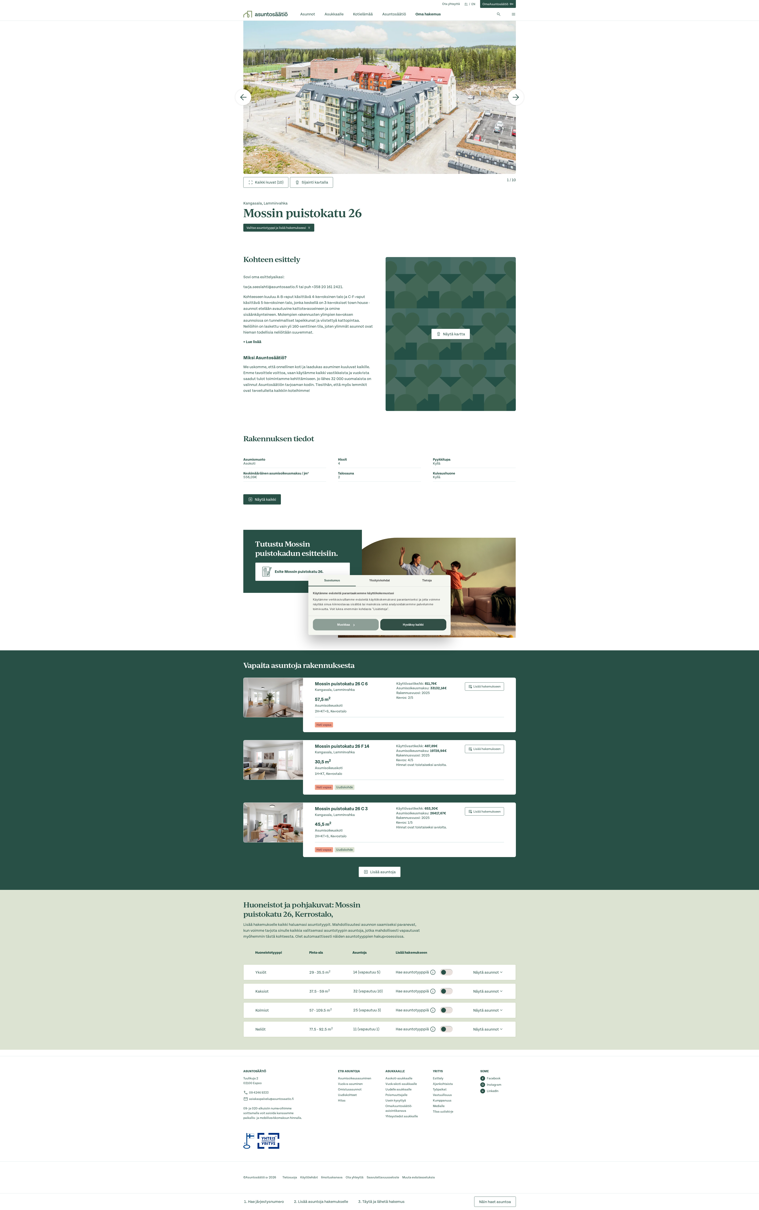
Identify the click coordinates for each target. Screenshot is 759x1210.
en (473, 4)
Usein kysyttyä (395, 1100)
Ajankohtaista (443, 1084)
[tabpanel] (379, 97)
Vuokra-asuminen (350, 1084)
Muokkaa (343, 624)
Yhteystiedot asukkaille (401, 1116)
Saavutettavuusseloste (383, 1177)
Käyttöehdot (309, 1177)
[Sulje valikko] (513, 14)
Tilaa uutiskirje (443, 1111)
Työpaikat (440, 1089)
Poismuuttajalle (396, 1095)
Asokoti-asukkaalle (398, 1078)
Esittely (438, 1078)
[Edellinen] (243, 97)
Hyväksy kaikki (413, 624)
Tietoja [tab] (427, 580)
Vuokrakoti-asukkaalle (401, 1084)
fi (466, 4)
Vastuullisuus (442, 1095)
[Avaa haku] (499, 14)
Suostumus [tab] (332, 580)
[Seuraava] (516, 97)
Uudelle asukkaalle (398, 1089)
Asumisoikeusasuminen (354, 1078)
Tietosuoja (289, 1177)
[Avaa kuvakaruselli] (379, 97)
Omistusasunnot (350, 1089)
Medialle (439, 1106)
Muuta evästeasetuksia (418, 1177)
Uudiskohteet (347, 1095)
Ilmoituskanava (332, 1177)
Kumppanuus (442, 1100)
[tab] (265, 182)
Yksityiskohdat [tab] (379, 580)
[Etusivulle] (265, 14)
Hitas (342, 1100)
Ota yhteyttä (451, 4)
